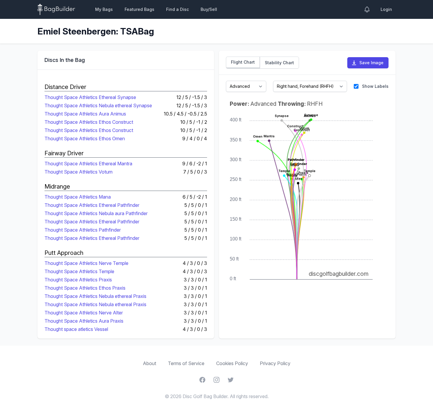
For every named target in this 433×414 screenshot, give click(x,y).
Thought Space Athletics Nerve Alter (83, 313)
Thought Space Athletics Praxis (78, 280)
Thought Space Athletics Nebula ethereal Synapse (98, 105)
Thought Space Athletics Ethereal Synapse (90, 97)
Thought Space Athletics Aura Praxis (83, 321)
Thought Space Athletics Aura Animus (85, 114)
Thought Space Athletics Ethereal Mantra (88, 163)
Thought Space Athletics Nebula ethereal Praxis (95, 296)
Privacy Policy (275, 363)
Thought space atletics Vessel (76, 329)
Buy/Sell (209, 9)
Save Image (371, 62)
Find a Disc (177, 9)
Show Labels (375, 86)
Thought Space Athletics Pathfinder (82, 230)
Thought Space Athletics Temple (79, 271)
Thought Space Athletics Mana (77, 197)
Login (386, 9)
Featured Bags (139, 9)
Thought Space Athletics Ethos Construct (88, 122)
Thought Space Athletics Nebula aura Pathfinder (96, 213)
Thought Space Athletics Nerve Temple (86, 263)
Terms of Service (186, 363)
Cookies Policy (232, 363)
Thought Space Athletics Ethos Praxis (84, 288)
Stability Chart (279, 62)
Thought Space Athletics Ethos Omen (84, 138)
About (149, 363)
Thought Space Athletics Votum (78, 172)
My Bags (104, 9)
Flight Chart (243, 62)
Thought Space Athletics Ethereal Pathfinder (91, 205)
